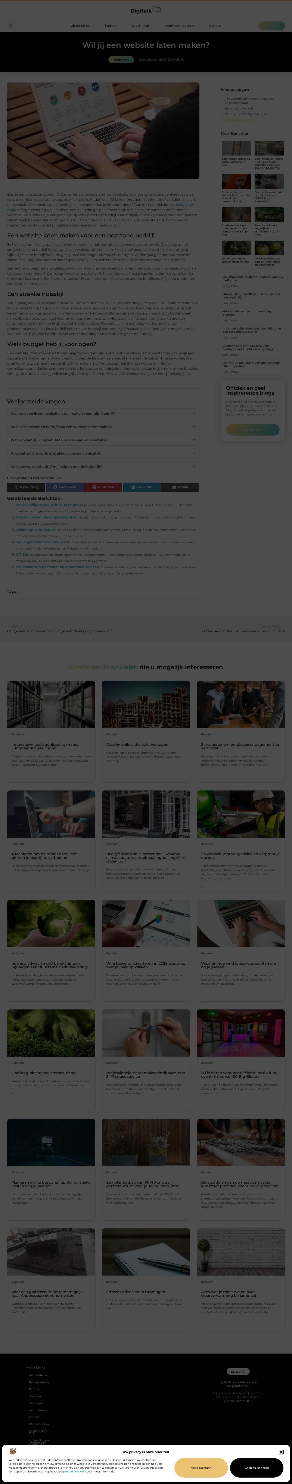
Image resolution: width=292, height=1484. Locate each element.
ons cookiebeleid (75, 1471)
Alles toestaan (201, 1467)
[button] (281, 1452)
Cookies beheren (257, 1467)
